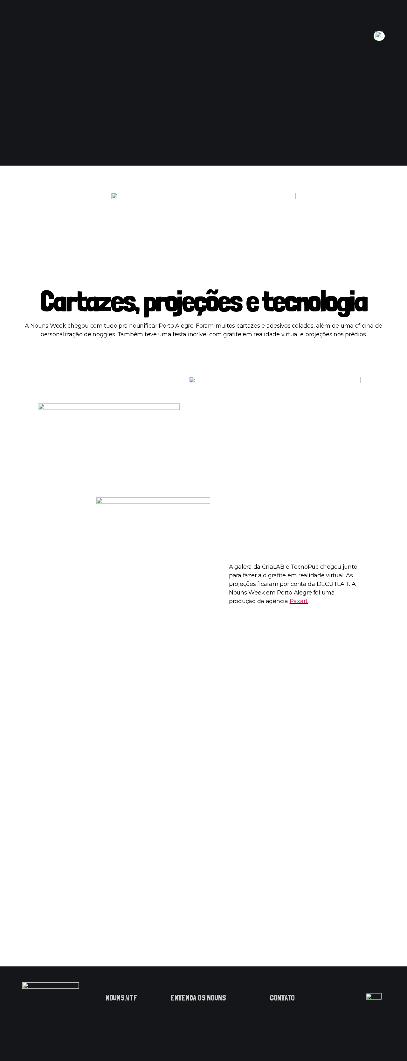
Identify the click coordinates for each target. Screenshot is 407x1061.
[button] (121, 998)
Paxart (299, 601)
